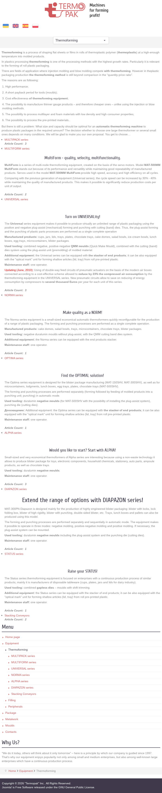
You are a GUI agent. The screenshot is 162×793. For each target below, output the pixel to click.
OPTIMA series (14, 358)
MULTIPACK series (16, 139)
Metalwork (11, 719)
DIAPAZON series (16, 489)
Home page (12, 637)
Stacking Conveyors (17, 615)
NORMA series (14, 295)
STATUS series (14, 553)
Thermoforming (18, 649)
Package (10, 712)
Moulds (9, 725)
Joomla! (7, 787)
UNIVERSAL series (16, 199)
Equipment (12, 643)
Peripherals (15, 706)
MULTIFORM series (17, 148)
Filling (12, 700)
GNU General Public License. (76, 787)
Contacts (10, 731)
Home (12, 770)
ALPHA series (13, 432)
